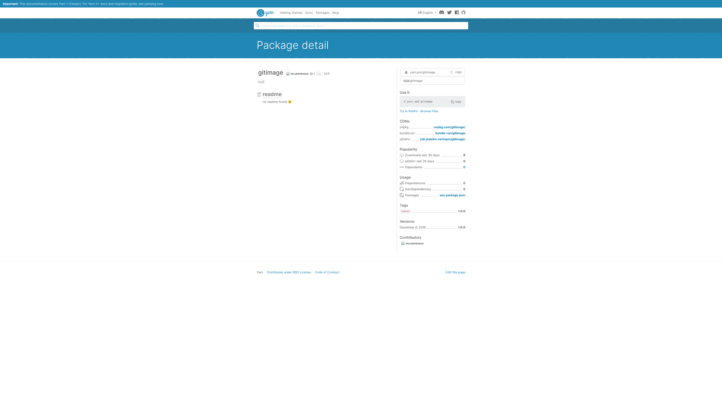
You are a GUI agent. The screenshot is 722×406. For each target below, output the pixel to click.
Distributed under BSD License (289, 272)
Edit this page (455, 272)
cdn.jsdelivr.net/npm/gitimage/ (442, 139)
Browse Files (429, 111)
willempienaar (300, 74)
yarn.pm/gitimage (422, 72)
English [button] (428, 12)
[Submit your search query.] (257, 26)
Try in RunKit (409, 111)
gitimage (416, 81)
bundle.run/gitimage (450, 133)
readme (272, 94)
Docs (309, 12)
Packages (322, 12)
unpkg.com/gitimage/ (449, 127)
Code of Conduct (327, 272)
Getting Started (291, 12)
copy (458, 72)
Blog (335, 12)
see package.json (452, 195)
